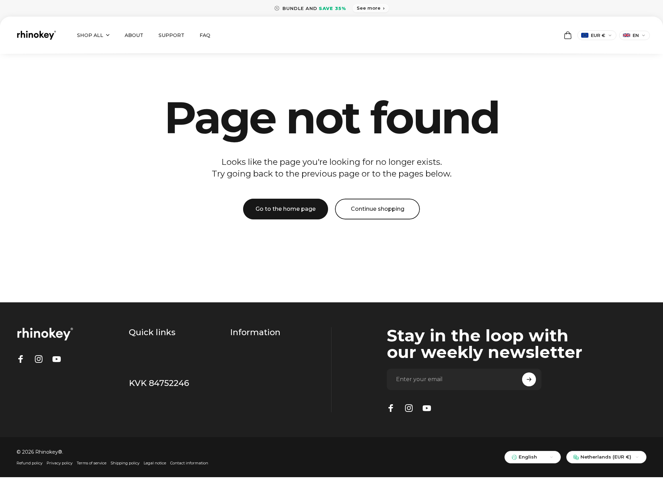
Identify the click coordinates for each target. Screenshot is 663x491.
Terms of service (91, 463)
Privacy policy (60, 463)
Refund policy (29, 463)
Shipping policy (125, 463)
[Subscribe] (529, 379)
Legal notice (155, 463)
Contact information (189, 463)
